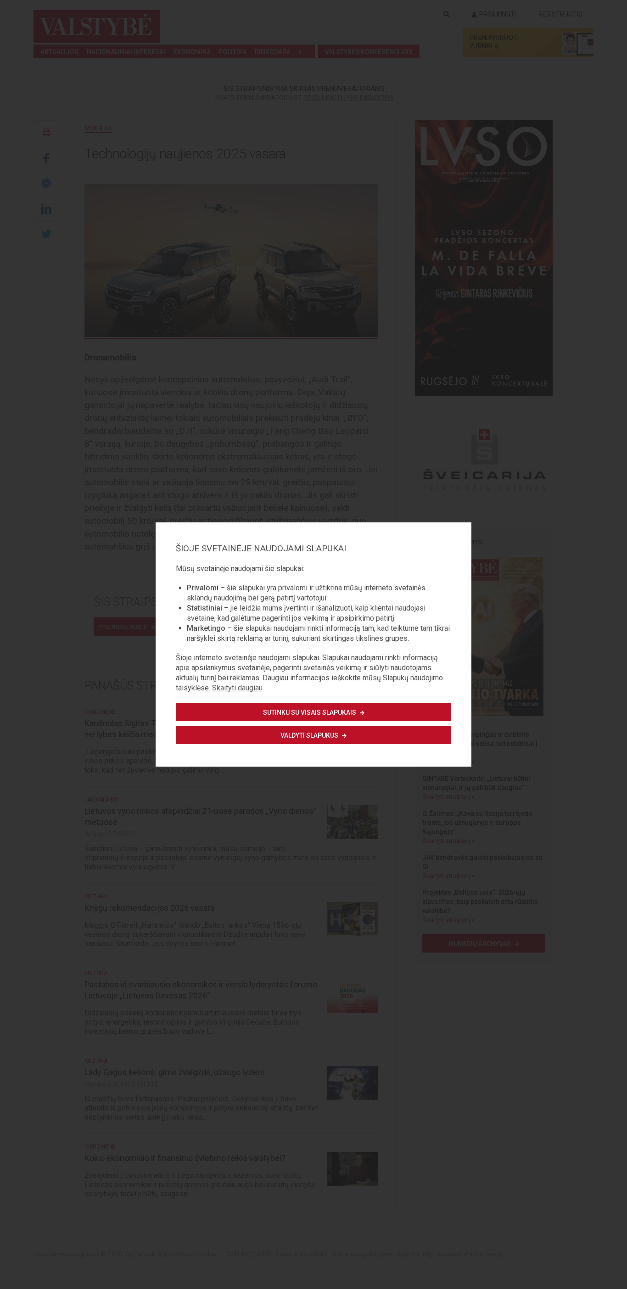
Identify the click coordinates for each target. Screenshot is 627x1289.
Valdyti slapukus (310, 735)
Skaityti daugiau (237, 688)
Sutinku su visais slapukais (310, 712)
